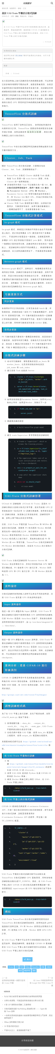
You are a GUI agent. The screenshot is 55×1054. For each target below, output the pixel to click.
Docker (11, 967)
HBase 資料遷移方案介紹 (14, 1022)
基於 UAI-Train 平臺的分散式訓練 (19, 13)
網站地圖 (34, 1050)
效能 (20, 971)
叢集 (34, 971)
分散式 (49, 967)
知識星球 (27, 3)
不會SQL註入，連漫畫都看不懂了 (17, 1030)
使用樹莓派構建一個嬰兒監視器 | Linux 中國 (13, 981)
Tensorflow (35, 967)
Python (27, 967)
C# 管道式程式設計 (11, 1026)
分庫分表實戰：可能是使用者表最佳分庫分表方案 (24, 1001)
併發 (42, 967)
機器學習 (27, 971)
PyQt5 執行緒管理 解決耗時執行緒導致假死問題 (23, 996)
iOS (16, 967)
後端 (19, 8)
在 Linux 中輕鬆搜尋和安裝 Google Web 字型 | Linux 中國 (41, 983)
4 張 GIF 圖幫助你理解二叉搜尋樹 (17, 1005)
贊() (29, 959)
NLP (21, 967)
